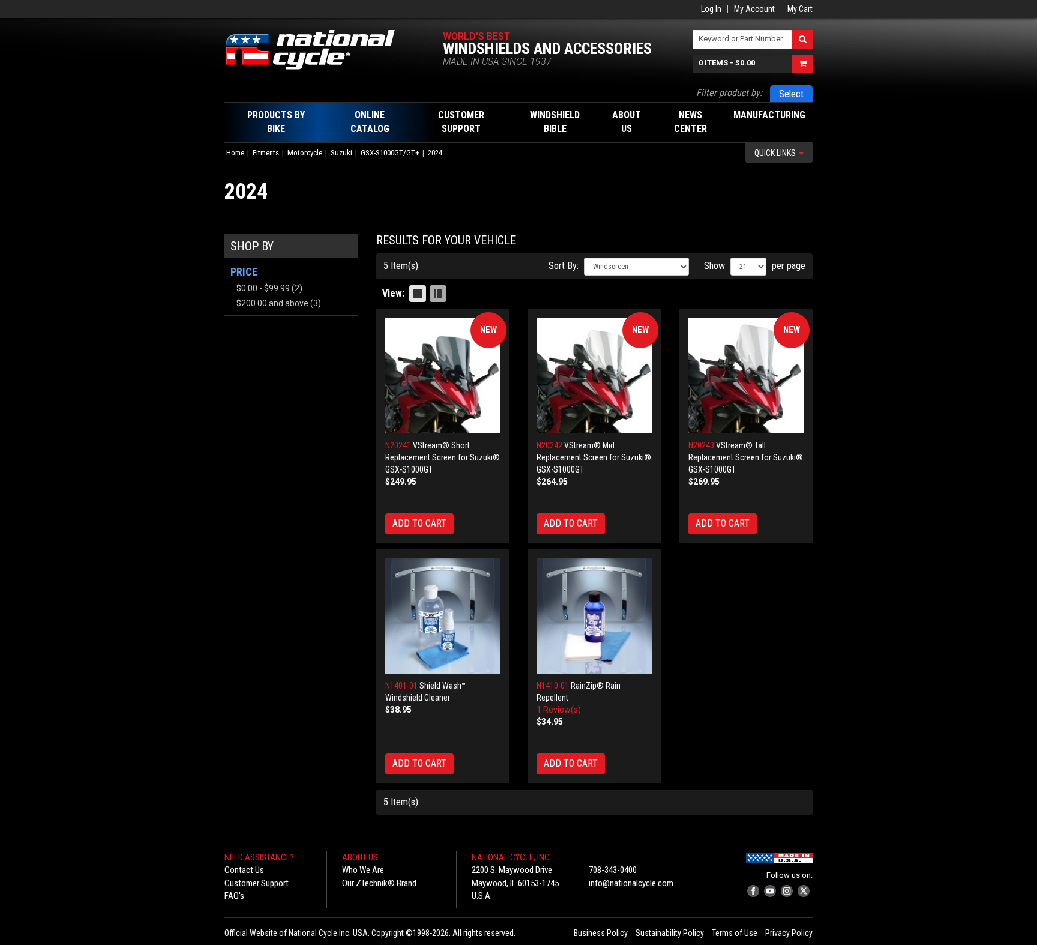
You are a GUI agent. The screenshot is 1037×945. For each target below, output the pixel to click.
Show (714, 265)
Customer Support (256, 883)
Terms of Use (734, 933)
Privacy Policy (789, 933)
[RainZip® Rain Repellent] (594, 616)
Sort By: (564, 265)
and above (272, 303)
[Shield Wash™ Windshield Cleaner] (443, 616)
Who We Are (363, 870)
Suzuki (341, 152)
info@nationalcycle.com (631, 883)
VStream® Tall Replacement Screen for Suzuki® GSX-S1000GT (745, 457)
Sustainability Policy (670, 933)
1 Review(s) (559, 709)
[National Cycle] (316, 50)
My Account (754, 9)
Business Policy (601, 933)
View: (393, 293)
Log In (711, 9)
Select (791, 94)
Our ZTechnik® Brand (379, 883)
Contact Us (244, 870)
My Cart (800, 9)
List (438, 293)
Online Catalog (369, 121)
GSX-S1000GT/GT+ (390, 152)
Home (235, 152)
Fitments (266, 152)
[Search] (802, 39)
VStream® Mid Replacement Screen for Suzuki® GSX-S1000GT (594, 457)
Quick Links (776, 153)
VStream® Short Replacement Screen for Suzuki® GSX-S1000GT (442, 457)
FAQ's (234, 895)
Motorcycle (304, 152)
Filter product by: (729, 92)
